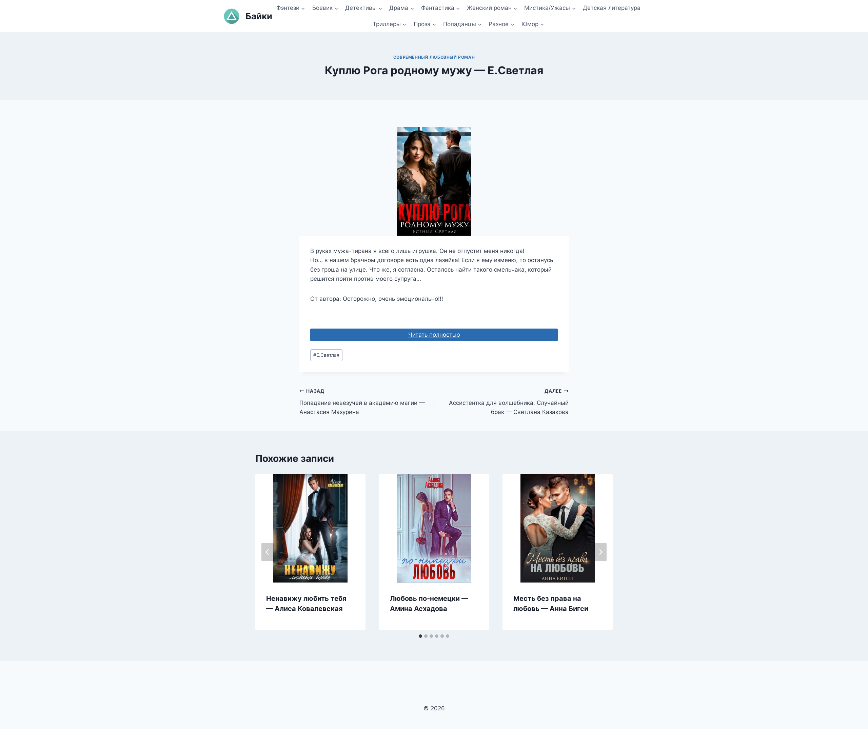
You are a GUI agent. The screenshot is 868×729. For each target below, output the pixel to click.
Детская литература (611, 7)
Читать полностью (434, 334)
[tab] (420, 636)
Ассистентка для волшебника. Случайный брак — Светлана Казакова (509, 401)
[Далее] (600, 552)
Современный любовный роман (434, 57)
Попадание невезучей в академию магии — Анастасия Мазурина (362, 401)
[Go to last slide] (267, 552)
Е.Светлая (326, 355)
